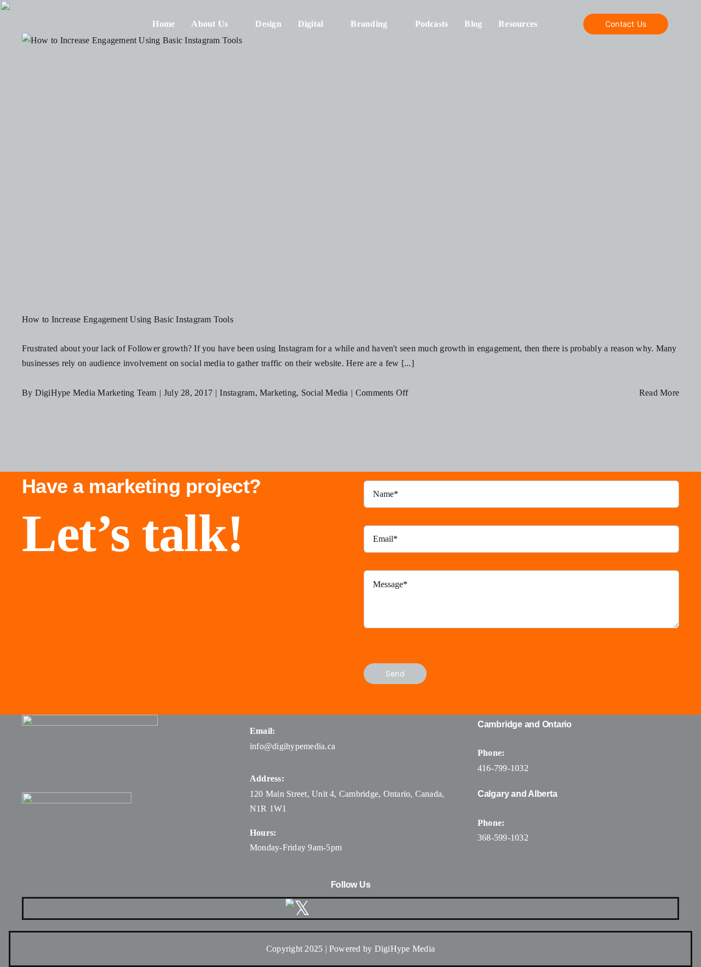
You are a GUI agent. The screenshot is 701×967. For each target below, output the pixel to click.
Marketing (278, 392)
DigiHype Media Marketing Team (96, 392)
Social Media (324, 392)
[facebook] (328, 908)
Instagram (237, 392)
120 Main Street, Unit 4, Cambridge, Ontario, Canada (346, 793)
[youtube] (381, 908)
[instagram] (355, 908)
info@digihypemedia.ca (292, 746)
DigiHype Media (405, 948)
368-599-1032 (503, 837)
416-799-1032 (503, 768)
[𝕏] (297, 908)
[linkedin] (408, 908)
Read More (659, 392)
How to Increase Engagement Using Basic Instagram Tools (127, 319)
